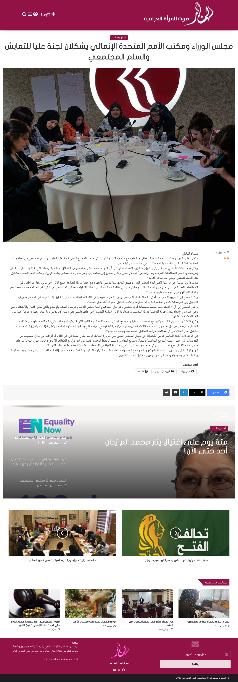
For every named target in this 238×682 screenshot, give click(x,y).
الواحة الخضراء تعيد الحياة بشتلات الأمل (94, 621)
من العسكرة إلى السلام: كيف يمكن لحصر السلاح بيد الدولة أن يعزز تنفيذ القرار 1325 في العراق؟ (162, 451)
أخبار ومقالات (119, 37)
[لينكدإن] (184, 392)
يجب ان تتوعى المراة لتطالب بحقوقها (208, 621)
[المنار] (179, 15)
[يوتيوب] (114, 670)
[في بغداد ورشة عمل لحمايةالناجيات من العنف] (147, 603)
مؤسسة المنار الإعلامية (193, 678)
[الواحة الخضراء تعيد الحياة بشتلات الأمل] (90, 603)
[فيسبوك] (123, 670)
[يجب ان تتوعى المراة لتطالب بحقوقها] (204, 603)
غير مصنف (220, 428)
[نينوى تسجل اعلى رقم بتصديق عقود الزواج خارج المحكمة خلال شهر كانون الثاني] (34, 603)
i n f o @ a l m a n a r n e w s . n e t (61, 659)
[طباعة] (166, 392)
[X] (119, 670)
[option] (119, 452)
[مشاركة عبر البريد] (175, 392)
